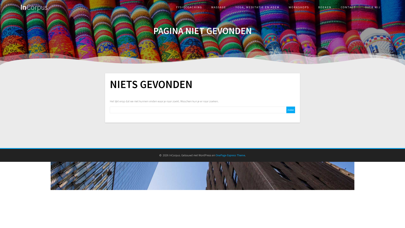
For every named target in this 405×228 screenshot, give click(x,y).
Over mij (372, 7)
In (34, 7)
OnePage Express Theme (230, 155)
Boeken (324, 7)
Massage (218, 7)
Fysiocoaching (189, 7)
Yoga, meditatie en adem (257, 7)
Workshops (299, 7)
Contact (348, 7)
